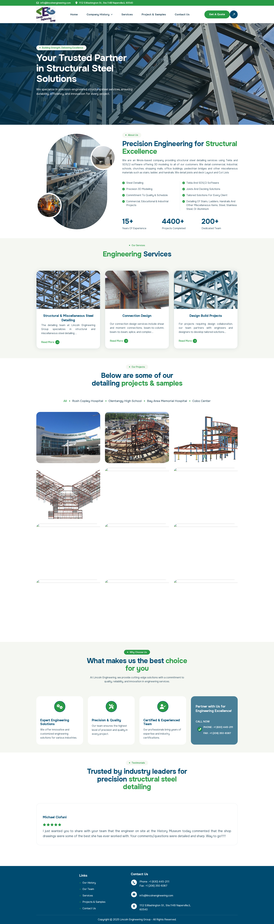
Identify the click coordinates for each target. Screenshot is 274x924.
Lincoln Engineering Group (135, 919)
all (65, 401)
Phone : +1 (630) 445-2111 (218, 727)
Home (74, 14)
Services (127, 14)
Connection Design (136, 316)
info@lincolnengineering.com (55, 3)
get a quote (217, 14)
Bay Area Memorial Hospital (167, 401)
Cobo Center (201, 401)
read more (47, 342)
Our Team (88, 889)
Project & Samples (154, 14)
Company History (98, 14)
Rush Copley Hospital (87, 401)
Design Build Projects (205, 316)
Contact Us (182, 14)
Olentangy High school (125, 401)
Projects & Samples (93, 902)
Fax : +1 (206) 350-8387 (217, 733)
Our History (89, 882)
